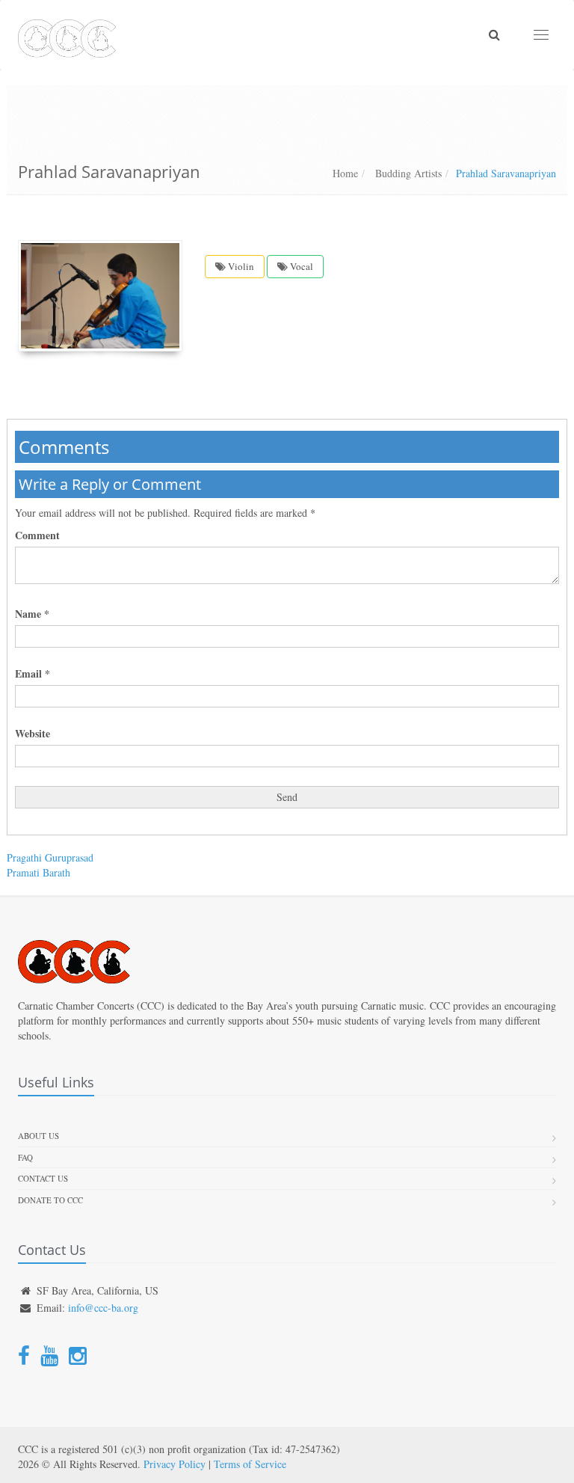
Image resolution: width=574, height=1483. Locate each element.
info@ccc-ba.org (103, 1308)
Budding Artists (407, 173)
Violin (240, 266)
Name (32, 614)
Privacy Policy (175, 1464)
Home (345, 173)
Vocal (300, 266)
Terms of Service (250, 1464)
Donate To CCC (50, 1200)
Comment (37, 535)
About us (38, 1135)
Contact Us (43, 1178)
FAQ (25, 1157)
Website (32, 733)
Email (32, 673)
